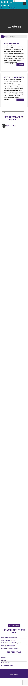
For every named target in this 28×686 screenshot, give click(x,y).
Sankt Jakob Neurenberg (8, 645)
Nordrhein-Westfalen (7, 665)
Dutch (17, 1)
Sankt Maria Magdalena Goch (9, 637)
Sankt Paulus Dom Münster (14, 77)
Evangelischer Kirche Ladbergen (10, 648)
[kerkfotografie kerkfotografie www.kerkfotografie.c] (14, 215)
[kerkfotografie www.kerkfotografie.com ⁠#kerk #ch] (14, 240)
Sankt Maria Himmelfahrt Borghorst (10, 643)
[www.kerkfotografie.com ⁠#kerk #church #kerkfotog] (14, 463)
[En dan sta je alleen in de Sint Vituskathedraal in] (14, 388)
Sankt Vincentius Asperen (8, 640)
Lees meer (20, 64)
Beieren (3, 657)
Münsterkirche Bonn (11, 43)
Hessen (3, 660)
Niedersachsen (5, 663)
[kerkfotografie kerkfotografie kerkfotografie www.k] (14, 141)
